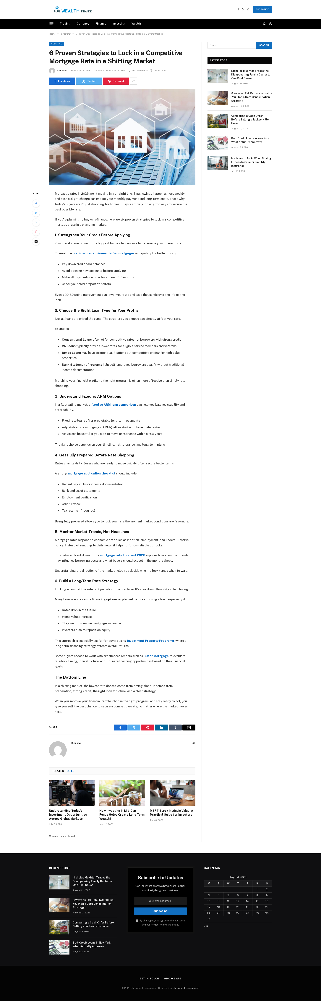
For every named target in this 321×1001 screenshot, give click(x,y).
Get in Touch (149, 978)
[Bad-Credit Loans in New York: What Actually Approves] (217, 143)
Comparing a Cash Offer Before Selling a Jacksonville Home (250, 119)
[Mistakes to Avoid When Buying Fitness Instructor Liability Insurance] (217, 163)
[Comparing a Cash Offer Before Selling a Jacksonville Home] (217, 121)
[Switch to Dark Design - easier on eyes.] (270, 23)
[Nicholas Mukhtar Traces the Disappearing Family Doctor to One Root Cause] (217, 76)
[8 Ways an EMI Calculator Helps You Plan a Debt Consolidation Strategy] (217, 98)
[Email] (36, 241)
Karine (63, 70)
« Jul (206, 926)
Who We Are (172, 978)
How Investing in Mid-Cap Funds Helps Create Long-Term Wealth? (122, 815)
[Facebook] (36, 203)
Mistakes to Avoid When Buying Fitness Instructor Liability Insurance (251, 162)
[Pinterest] (36, 232)
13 (237, 901)
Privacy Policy (158, 924)
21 (247, 907)
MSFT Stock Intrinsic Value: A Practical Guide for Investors (171, 813)
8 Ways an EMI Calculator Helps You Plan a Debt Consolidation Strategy (251, 97)
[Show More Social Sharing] (133, 81)
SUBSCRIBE (262, 9)
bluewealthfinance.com (186, 988)
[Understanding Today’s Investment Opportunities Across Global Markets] (72, 793)
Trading (65, 23)
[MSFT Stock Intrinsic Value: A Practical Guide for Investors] (172, 793)
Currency (83, 23)
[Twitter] (36, 213)
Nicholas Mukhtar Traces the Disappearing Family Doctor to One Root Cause (250, 74)
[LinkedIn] (36, 222)
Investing (119, 23)
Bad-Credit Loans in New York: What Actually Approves (250, 140)
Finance (100, 23)
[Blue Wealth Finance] (72, 9)
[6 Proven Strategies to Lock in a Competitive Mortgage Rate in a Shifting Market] (122, 137)
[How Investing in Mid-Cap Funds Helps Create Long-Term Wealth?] (122, 793)
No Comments (140, 70)
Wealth (136, 23)
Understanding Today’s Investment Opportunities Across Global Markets (68, 815)
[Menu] (52, 23)
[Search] (264, 24)
